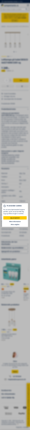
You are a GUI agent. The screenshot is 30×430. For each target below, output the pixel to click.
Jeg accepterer (15, 218)
